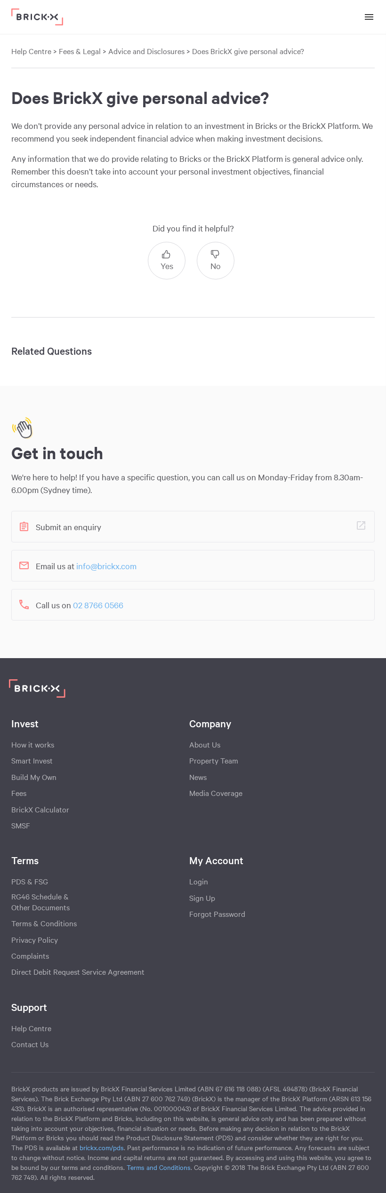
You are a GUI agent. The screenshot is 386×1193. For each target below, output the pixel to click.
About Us (204, 744)
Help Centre (31, 51)
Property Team (213, 760)
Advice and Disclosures (146, 51)
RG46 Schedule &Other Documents (40, 901)
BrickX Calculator (40, 809)
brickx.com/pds (102, 1147)
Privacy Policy (34, 939)
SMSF (20, 825)
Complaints (30, 955)
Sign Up (202, 897)
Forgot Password (217, 913)
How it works (32, 744)
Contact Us (29, 1044)
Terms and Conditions (159, 1167)
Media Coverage (215, 792)
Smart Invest (32, 760)
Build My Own (33, 776)
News (198, 776)
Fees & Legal (81, 51)
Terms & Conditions (44, 923)
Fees (18, 792)
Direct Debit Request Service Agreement (78, 971)
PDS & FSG (29, 881)
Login (198, 881)
